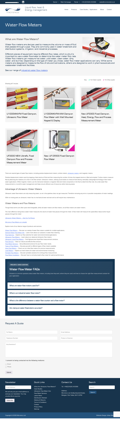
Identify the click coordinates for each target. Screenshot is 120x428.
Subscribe (10, 400)
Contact (109, 9)
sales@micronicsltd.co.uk (107, 2)
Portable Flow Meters (12, 253)
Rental (76, 2)
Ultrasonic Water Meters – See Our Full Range (20, 218)
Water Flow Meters (11, 230)
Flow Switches (9, 235)
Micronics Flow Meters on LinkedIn (16, 222)
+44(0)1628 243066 (71, 386)
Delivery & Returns (40, 400)
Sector (55, 2)
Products (74, 9)
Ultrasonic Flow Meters (12, 237)
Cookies (36, 404)
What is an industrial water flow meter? (24, 293)
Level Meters (9, 250)
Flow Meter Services (11, 244)
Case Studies (38, 389)
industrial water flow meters (34, 70)
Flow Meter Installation (12, 255)
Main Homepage (66, 2)
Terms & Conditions (40, 402)
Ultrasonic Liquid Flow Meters (14, 239)
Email (9, 364)
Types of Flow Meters (11, 246)
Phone (9, 367)
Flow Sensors (9, 241)
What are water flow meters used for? (24, 286)
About (102, 9)
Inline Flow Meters (10, 248)
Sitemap (36, 409)
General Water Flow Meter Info (14, 233)
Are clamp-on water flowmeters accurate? (25, 308)
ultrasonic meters (73, 173)
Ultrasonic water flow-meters (14, 193)
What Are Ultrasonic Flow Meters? (45, 386)
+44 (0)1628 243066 (88, 2)
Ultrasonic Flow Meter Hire (42, 391)
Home (66, 9)
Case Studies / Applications (88, 9)
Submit (9, 372)
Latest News (38, 395)
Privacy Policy (38, 407)
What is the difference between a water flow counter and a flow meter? (37, 301)
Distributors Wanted (40, 398)
